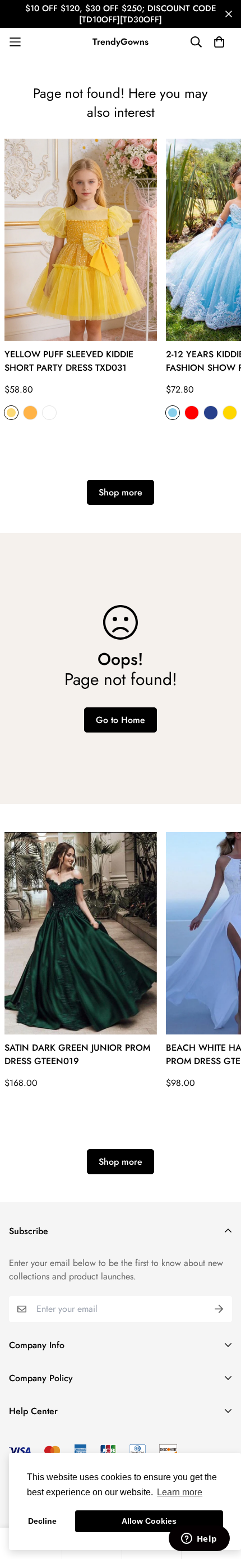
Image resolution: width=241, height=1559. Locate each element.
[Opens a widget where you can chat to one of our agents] (199, 1539)
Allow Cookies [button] (149, 1521)
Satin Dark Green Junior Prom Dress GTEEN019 (77, 1054)
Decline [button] (42, 1521)
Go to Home (120, 720)
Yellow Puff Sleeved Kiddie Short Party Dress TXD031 (68, 361)
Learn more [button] (179, 1492)
